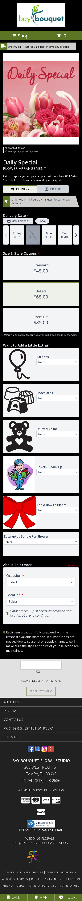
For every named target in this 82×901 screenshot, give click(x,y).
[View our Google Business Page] (38, 751)
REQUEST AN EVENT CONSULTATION (41, 843)
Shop (23, 35)
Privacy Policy (13, 885)
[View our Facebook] (31, 751)
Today (42, 221)
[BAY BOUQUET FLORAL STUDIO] (41, 25)
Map (42, 897)
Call (15, 897)
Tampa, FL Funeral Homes (24, 872)
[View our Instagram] (44, 751)
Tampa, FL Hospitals (61, 872)
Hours (70, 897)
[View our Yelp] (51, 751)
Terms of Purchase (42, 885)
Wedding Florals (40, 838)
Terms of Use (70, 885)
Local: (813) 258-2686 (41, 780)
